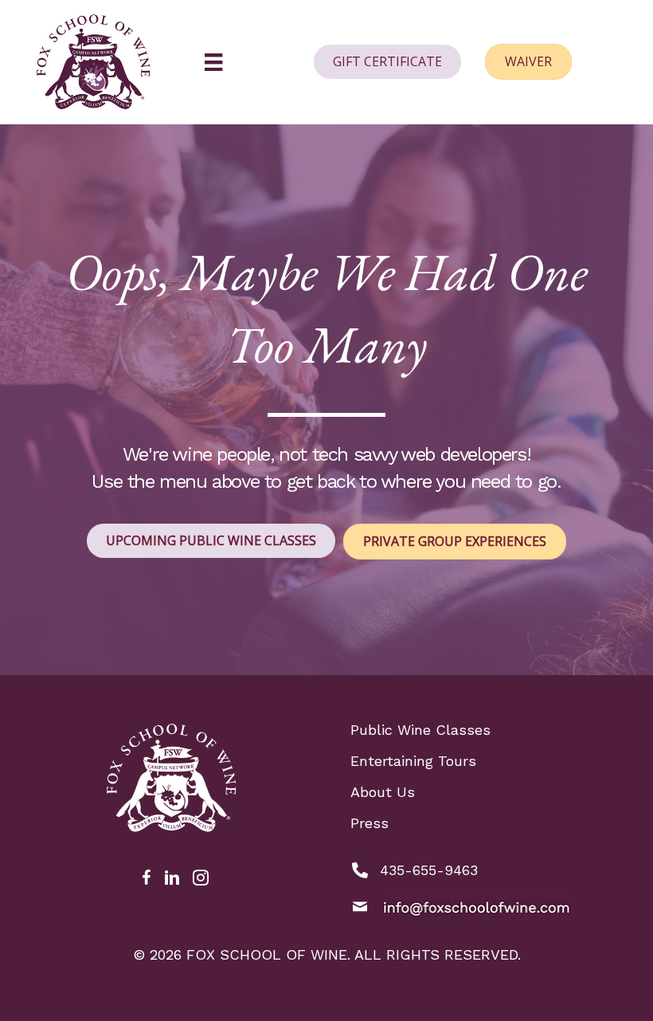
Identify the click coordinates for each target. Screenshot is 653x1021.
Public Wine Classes (420, 729)
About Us (382, 791)
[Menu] (213, 62)
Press (369, 823)
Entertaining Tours (413, 760)
